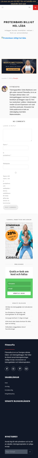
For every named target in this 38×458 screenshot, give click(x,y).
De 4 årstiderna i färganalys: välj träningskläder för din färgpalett (15, 313)
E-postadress (7, 154)
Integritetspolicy (10, 394)
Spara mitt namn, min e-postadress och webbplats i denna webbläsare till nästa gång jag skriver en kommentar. (7, 189)
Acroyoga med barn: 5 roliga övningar (16, 318)
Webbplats (6, 163)
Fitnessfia (15, 78)
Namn (5, 144)
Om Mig (7, 386)
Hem (6, 383)
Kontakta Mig (9, 390)
